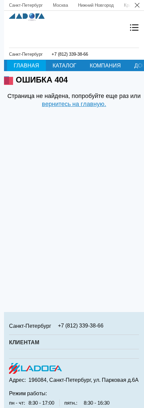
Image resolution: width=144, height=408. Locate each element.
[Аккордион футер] (136, 325)
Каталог (64, 65)
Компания (105, 65)
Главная (26, 65)
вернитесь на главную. (74, 104)
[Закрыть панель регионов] (137, 6)
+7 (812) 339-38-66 (70, 54)
